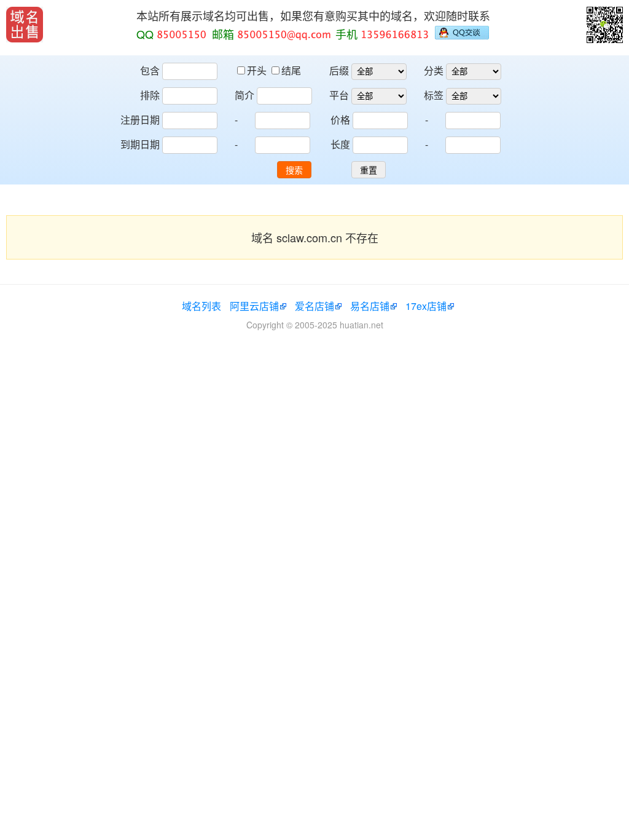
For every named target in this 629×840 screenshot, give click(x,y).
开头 (258, 70)
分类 (433, 70)
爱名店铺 (314, 306)
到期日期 (140, 144)
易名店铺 (369, 306)
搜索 (294, 170)
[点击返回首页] (24, 24)
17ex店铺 (426, 306)
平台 (339, 95)
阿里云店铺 (254, 306)
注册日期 (140, 120)
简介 (244, 95)
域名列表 (201, 306)
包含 (150, 70)
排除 (150, 95)
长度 (340, 144)
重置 (368, 170)
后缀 (339, 70)
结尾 (291, 70)
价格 (340, 120)
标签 (433, 95)
